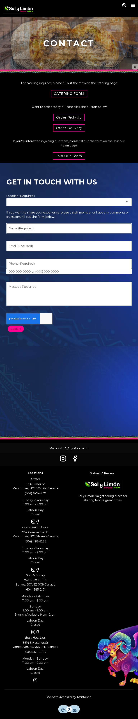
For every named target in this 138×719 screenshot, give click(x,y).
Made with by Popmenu (46, 448)
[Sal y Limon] (102, 484)
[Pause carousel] (135, 67)
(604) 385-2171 (35, 589)
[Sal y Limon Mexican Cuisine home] (19, 9)
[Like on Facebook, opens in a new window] (75, 459)
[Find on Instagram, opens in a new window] (63, 459)
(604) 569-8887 (35, 652)
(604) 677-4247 (35, 493)
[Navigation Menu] (133, 5)
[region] (69, 391)
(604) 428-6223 (35, 541)
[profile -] (124, 5)
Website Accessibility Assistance (69, 697)
